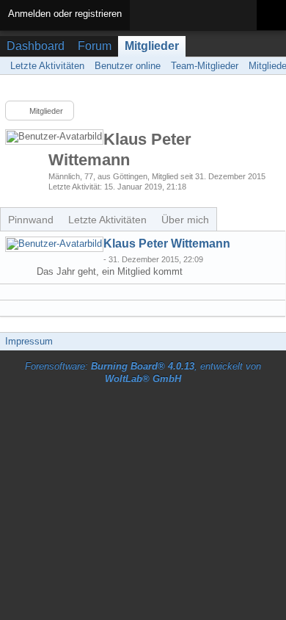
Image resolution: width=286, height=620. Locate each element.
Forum (94, 46)
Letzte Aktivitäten (107, 220)
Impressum (29, 341)
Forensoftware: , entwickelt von (143, 372)
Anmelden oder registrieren (65, 13)
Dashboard (36, 46)
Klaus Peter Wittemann (166, 243)
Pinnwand (31, 220)
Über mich (185, 220)
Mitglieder (152, 46)
